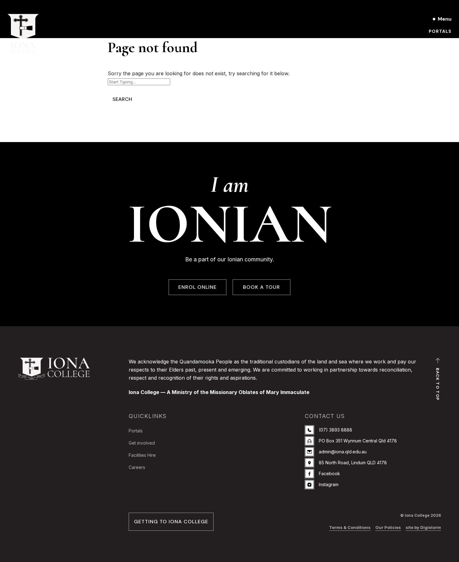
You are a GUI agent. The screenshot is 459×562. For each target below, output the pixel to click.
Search (122, 99)
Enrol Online (396, 19)
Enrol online (434, 52)
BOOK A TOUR (261, 287)
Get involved (142, 443)
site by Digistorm (423, 527)
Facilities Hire (142, 455)
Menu (445, 19)
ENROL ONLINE (197, 287)
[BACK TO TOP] (438, 362)
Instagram (328, 484)
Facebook (329, 473)
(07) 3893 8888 (335, 429)
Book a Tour (434, 42)
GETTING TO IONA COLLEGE (171, 521)
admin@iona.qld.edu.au (343, 451)
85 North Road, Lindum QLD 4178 (353, 462)
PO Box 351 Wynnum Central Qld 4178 (358, 440)
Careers (137, 467)
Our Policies (388, 527)
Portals (440, 31)
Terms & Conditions (350, 527)
